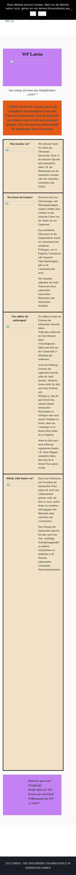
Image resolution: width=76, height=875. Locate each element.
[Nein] (71, 10)
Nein (42, 13)
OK (33, 13)
